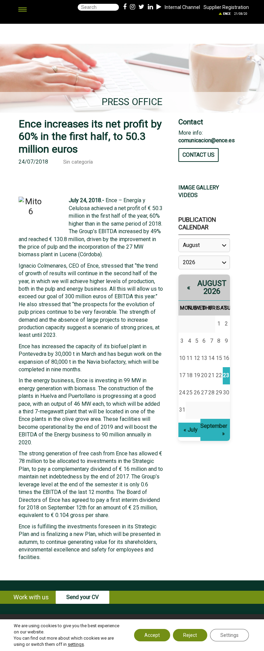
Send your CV (82, 597)
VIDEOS (188, 195)
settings (76, 644)
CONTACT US (198, 155)
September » (213, 430)
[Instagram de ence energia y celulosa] (132, 7)
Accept (152, 635)
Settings (229, 635)
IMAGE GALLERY (198, 187)
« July (191, 429)
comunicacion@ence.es (206, 140)
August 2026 (212, 287)
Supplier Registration (226, 7)
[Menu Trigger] (22, 9)
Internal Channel (182, 7)
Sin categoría (78, 162)
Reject (190, 635)
